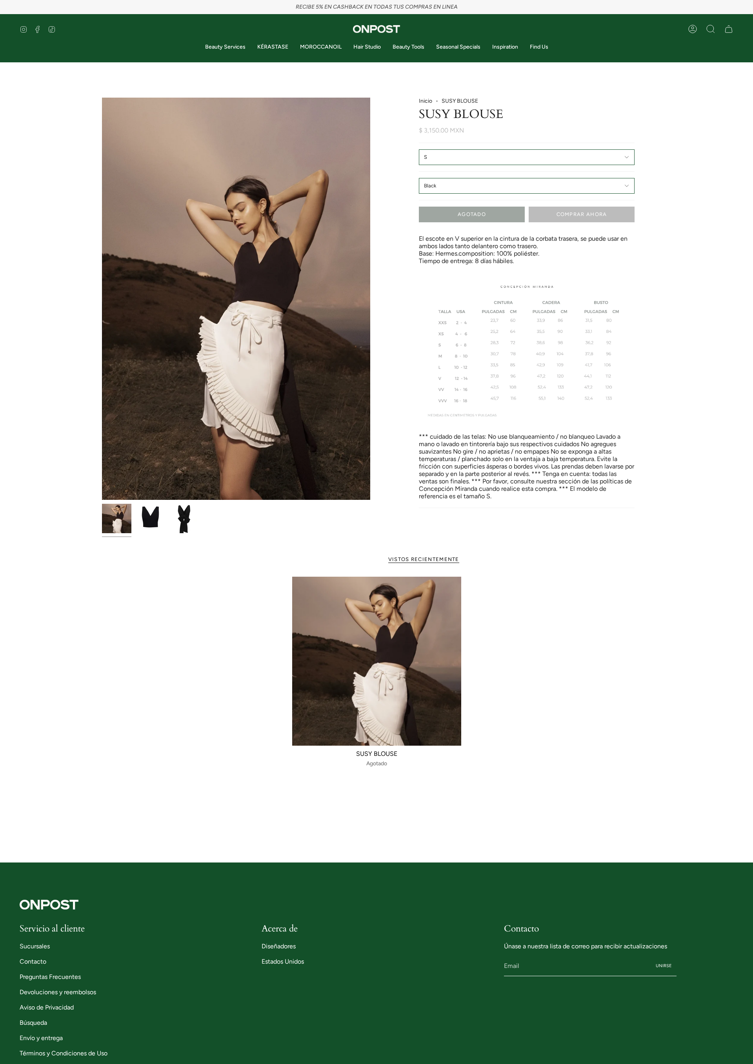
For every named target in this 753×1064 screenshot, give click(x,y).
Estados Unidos (283, 961)
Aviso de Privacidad (47, 1007)
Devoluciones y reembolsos (58, 992)
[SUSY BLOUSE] (376, 661)
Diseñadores (279, 946)
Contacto (33, 961)
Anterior (102, 299)
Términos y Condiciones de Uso (63, 1053)
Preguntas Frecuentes (50, 976)
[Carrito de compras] (729, 29)
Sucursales (35, 946)
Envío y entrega (41, 1038)
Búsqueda (33, 1022)
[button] (711, 29)
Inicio (425, 101)
